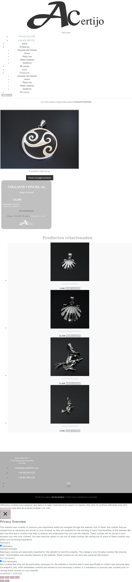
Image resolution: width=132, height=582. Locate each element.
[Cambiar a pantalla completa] (7, 577)
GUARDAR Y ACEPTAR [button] (11, 573)
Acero (27, 53)
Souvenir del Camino (27, 50)
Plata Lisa (27, 56)
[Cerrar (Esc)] (17, 577)
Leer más (45, 508)
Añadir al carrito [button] (72, 288)
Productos (24, 47)
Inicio (24, 43)
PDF (69, 483)
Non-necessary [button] (7, 558)
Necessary (7, 546)
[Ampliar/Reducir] (2, 577)
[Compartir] (12, 577)
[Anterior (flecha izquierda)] (2, 581)
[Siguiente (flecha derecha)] (7, 581)
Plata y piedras (27, 60)
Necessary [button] (5, 542)
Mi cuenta (24, 66)
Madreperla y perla (38, 216)
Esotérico (27, 63)
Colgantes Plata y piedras (64, 102)
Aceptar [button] (37, 508)
